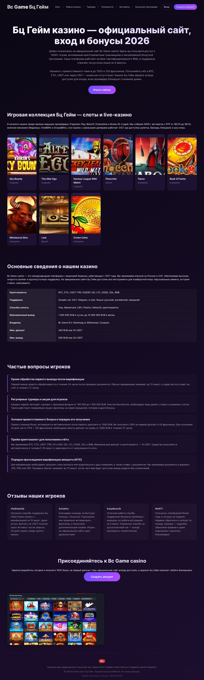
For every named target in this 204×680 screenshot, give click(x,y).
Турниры (91, 7)
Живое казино (73, 7)
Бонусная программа (146, 7)
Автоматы (124, 7)
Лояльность (107, 7)
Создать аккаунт (185, 7)
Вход (166, 7)
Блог (57, 7)
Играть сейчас (102, 89)
